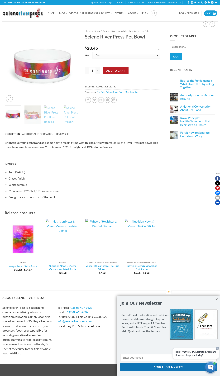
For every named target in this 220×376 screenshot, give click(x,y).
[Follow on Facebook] (188, 2)
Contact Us (67, 298)
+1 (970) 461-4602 (76, 312)
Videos (73, 13)
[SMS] (217, 192)
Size (87, 55)
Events (119, 13)
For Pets (145, 30)
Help (143, 13)
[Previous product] (212, 24)
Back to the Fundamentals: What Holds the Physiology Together (197, 84)
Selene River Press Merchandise (120, 30)
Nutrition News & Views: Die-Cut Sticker (141, 267)
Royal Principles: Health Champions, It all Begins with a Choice (195, 121)
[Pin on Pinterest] (107, 100)
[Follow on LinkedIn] (212, 2)
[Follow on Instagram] (192, 2)
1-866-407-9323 (136, 2)
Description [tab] (12, 134)
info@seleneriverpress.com (74, 321)
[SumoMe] (217, 202)
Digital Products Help (101, 2)
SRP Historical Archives (95, 13)
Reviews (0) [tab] (62, 134)
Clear (157, 50)
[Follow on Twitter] (195, 2)
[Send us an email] (199, 2)
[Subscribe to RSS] (209, 2)
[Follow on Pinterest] (206, 2)
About (132, 13)
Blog (62, 13)
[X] (217, 183)
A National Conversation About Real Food (195, 108)
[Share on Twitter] (95, 100)
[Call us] (202, 2)
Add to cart (115, 70)
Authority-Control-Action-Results (197, 96)
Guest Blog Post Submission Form (78, 326)
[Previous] (10, 65)
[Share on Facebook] (88, 100)
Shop (51, 13)
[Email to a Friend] (101, 100)
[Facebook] (217, 178)
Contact (120, 2)
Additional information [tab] (37, 134)
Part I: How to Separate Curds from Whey (195, 134)
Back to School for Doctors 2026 (164, 2)
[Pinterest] (217, 188)
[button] (154, 13)
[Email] (217, 197)
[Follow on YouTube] (216, 2)
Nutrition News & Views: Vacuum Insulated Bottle (62, 267)
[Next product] (205, 24)
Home (88, 30)
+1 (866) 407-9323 (80, 307)
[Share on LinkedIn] (114, 100)
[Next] (74, 65)
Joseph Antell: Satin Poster (23, 266)
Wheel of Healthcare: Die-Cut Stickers (102, 267)
